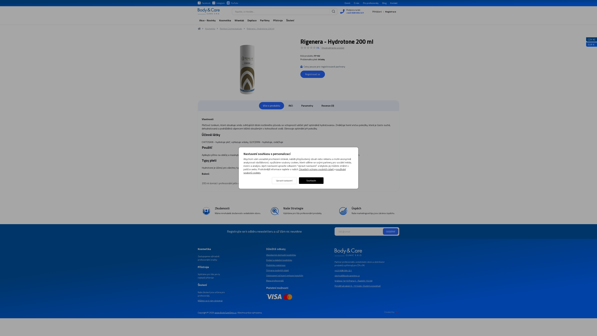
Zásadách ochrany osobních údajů (316, 169)
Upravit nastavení (284, 180)
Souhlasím (311, 180)
